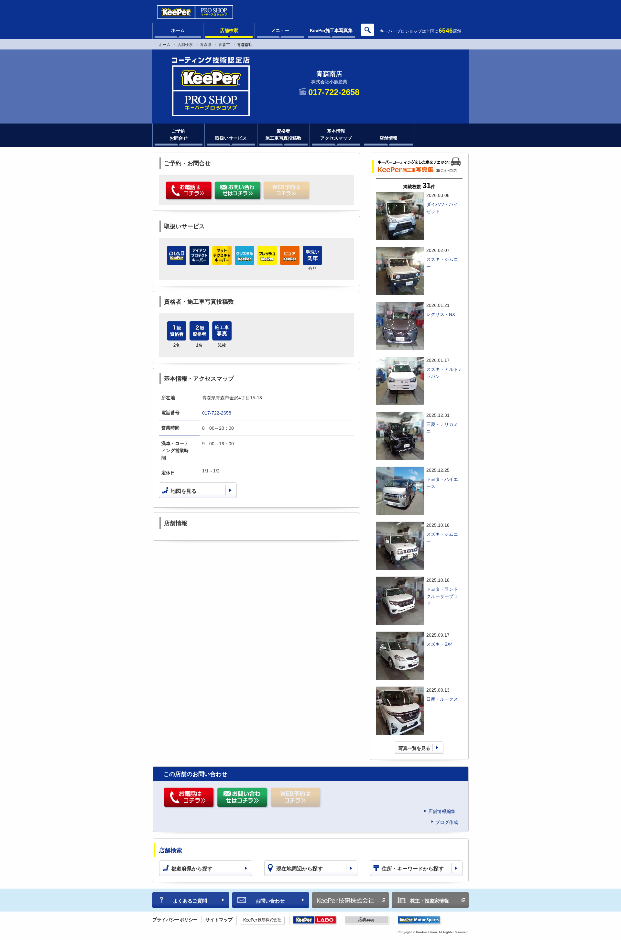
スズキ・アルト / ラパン (443, 373)
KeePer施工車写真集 (331, 30)
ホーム (178, 30)
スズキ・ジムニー (442, 263)
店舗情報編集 (441, 811)
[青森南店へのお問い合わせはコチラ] (238, 191)
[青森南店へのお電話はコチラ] (189, 191)
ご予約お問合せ (178, 134)
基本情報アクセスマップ (336, 134)
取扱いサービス (231, 138)
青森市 (224, 44)
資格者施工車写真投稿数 (283, 134)
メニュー (280, 30)
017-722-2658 (216, 413)
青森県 (206, 44)
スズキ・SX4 (439, 644)
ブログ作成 (446, 822)
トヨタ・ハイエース (442, 483)
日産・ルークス (442, 699)
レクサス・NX (440, 314)
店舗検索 (229, 30)
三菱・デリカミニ (442, 428)
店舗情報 (388, 138)
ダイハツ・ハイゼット (442, 208)
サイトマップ (219, 919)
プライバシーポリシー (175, 919)
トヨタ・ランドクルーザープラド (442, 596)
